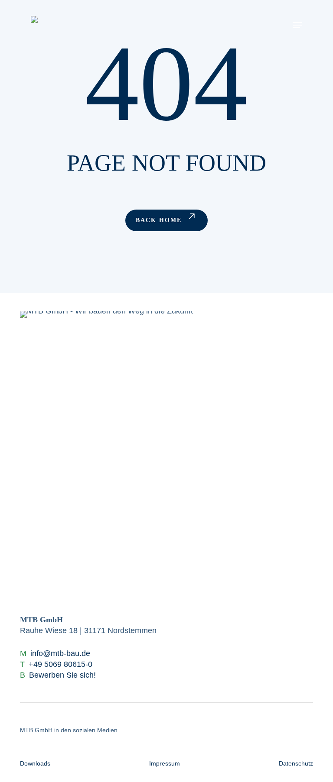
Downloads (35, 763)
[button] (297, 24)
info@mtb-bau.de (60, 653)
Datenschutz (296, 763)
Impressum (164, 763)
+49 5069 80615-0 (60, 664)
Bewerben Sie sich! (62, 675)
